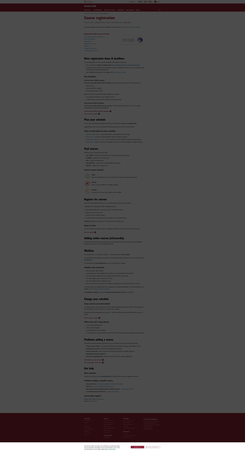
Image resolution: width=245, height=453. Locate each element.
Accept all (137, 447)
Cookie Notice (112, 449)
